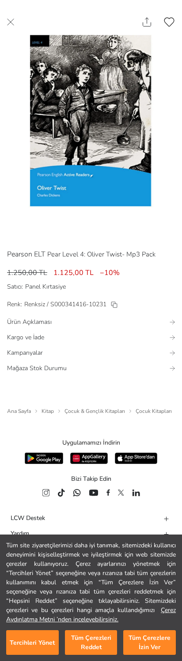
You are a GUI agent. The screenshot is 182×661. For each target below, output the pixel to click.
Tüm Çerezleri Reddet (91, 642)
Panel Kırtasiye (45, 286)
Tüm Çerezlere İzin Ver (150, 642)
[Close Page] (10, 22)
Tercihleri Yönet (32, 643)
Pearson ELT (26, 254)
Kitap (48, 411)
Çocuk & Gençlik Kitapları (94, 411)
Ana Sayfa (19, 411)
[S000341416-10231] (114, 305)
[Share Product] (147, 22)
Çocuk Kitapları (154, 411)
